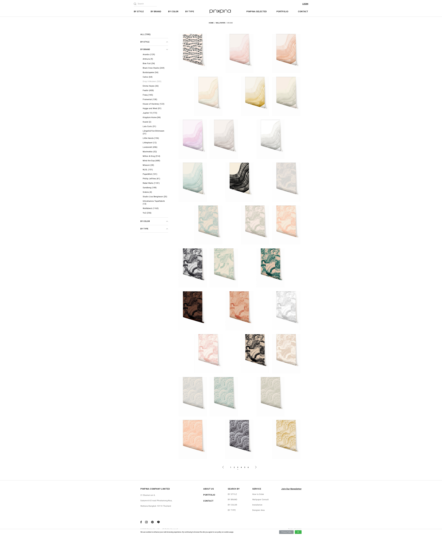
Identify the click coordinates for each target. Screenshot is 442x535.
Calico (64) (148, 77)
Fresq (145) (148, 95)
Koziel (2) (147, 122)
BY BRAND (156, 11)
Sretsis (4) (147, 192)
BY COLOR (173, 11)
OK (298, 532)
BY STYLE (139, 11)
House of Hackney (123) (153, 104)
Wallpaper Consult (260, 499)
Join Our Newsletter (291, 489)
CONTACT (303, 11)
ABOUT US (208, 489)
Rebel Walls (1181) (151, 183)
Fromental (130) (150, 99)
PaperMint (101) (150, 174)
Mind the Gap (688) (151, 161)
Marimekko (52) (150, 152)
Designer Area (258, 510)
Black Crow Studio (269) (153, 68)
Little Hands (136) (151, 138)
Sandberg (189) (150, 188)
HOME (211, 23)
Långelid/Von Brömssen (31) (153, 132)
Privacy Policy (286, 532)
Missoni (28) (148, 165)
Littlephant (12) (150, 143)
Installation (257, 505)
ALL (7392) (145, 34)
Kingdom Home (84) (152, 117)
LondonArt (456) (150, 147)
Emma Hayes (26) (151, 86)
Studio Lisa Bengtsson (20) (155, 197)
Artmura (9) (148, 59)
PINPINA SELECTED (256, 11)
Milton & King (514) (151, 156)
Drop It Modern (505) (152, 81)
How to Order (258, 494)
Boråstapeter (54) (150, 72)
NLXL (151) (148, 170)
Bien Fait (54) (149, 63)
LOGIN (305, 4)
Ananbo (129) (149, 54)
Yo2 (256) (147, 213)
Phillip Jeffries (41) (151, 179)
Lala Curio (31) (149, 126)
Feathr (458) (148, 90)
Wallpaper (220, 23)
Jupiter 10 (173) (150, 113)
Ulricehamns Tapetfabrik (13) (154, 202)
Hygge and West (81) (152, 108)
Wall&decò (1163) (151, 208)
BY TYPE (189, 11)
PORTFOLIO (282, 11)
